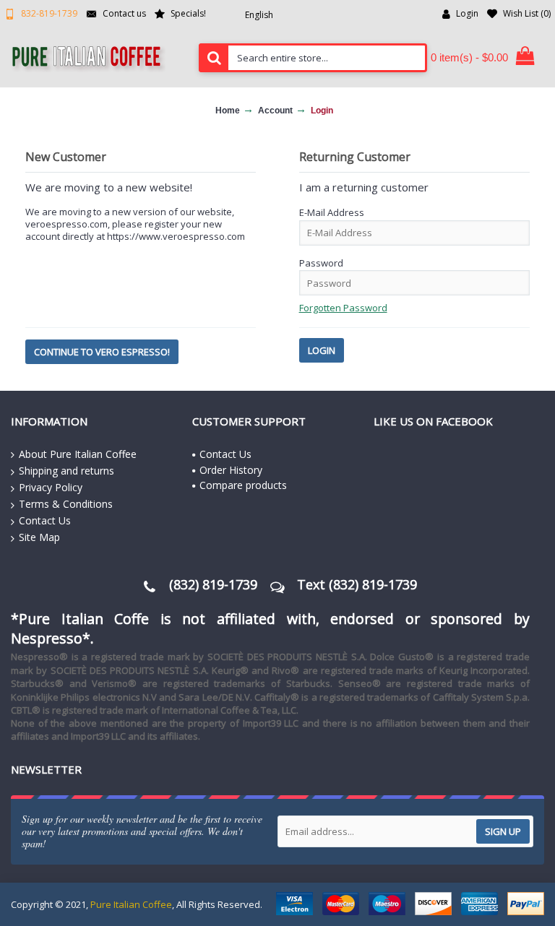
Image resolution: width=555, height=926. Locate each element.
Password (321, 262)
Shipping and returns (66, 470)
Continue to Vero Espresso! (102, 351)
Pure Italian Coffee (131, 904)
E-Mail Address (331, 212)
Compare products (243, 485)
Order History (230, 470)
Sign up (503, 831)
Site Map (39, 537)
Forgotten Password (343, 307)
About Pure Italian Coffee (78, 454)
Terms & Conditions (66, 504)
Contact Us (45, 520)
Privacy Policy (50, 487)
